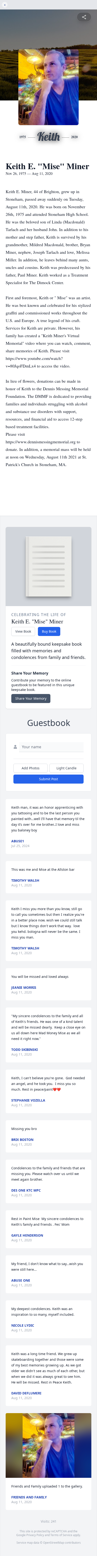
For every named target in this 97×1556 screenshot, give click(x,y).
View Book (23, 631)
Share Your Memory (30, 698)
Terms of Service (61, 1535)
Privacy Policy (35, 1535)
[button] (48, 1445)
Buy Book (49, 631)
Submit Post (48, 779)
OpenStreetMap (53, 1543)
